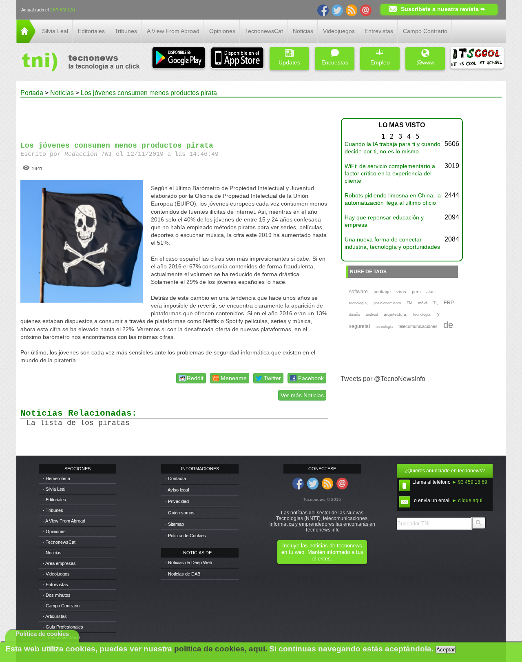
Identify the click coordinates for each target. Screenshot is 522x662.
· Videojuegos (56, 573)
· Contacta (175, 478)
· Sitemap (174, 524)
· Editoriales (54, 499)
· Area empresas (59, 563)
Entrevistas (379, 31)
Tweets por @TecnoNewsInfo (383, 378)
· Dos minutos (57, 595)
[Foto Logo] (78, 63)
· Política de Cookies (185, 535)
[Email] (365, 9)
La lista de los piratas (78, 423)
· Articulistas (55, 616)
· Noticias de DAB (182, 573)
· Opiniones (54, 531)
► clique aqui (467, 500)
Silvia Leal (55, 31)
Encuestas (334, 62)
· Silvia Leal (54, 489)
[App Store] (237, 58)
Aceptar (445, 650)
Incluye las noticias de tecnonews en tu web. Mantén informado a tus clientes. (322, 552)
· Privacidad (177, 501)
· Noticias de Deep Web (188, 562)
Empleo (380, 62)
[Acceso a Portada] (25, 40)
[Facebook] (323, 9)
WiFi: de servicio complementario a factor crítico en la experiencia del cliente (390, 173)
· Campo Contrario (61, 605)
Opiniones (222, 31)
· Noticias (52, 552)
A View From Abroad (173, 31)
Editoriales (91, 31)
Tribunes (126, 31)
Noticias (303, 31)
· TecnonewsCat (59, 542)
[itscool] (477, 58)
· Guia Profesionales (63, 626)
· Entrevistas (55, 584)
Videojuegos (339, 31)
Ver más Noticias (302, 395)
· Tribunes (53, 510)
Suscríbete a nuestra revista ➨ (443, 9)
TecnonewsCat (264, 31)
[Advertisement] (174, 115)
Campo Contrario (425, 31)
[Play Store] (178, 58)
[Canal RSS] (351, 9)
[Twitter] (337, 9)
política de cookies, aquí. (220, 648)
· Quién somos (180, 512)
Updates (289, 62)
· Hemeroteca (56, 478)
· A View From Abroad (64, 520)
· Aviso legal (177, 489)
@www (425, 62)
